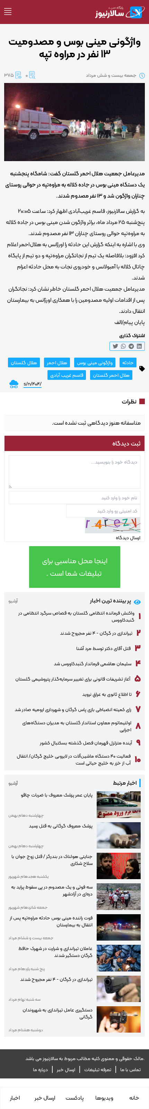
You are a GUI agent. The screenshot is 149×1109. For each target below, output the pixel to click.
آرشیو (13, 600)
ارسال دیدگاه (128, 537)
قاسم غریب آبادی (66, 375)
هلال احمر (57, 362)
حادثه (128, 362)
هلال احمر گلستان (111, 375)
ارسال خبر (66, 1069)
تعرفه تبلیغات (97, 1069)
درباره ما (40, 1069)
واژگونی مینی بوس (95, 362)
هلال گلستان (24, 362)
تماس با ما (130, 1069)
